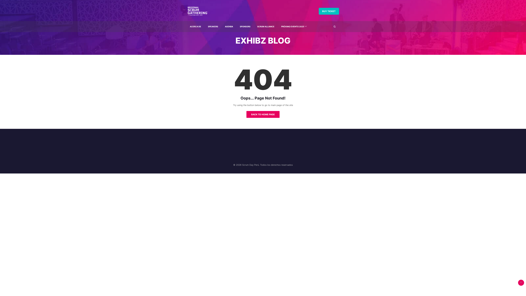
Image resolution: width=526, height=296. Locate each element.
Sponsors (245, 26)
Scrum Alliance (265, 26)
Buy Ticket (329, 11)
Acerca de (195, 26)
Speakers (213, 26)
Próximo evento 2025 (292, 26)
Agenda (229, 26)
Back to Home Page (263, 114)
